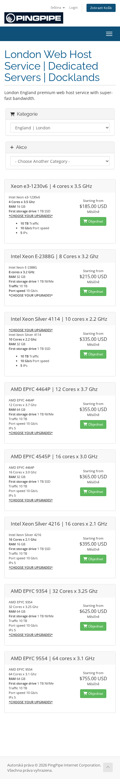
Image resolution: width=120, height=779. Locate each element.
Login (73, 7)
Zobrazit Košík (101, 8)
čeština (56, 7)
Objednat (95, 221)
